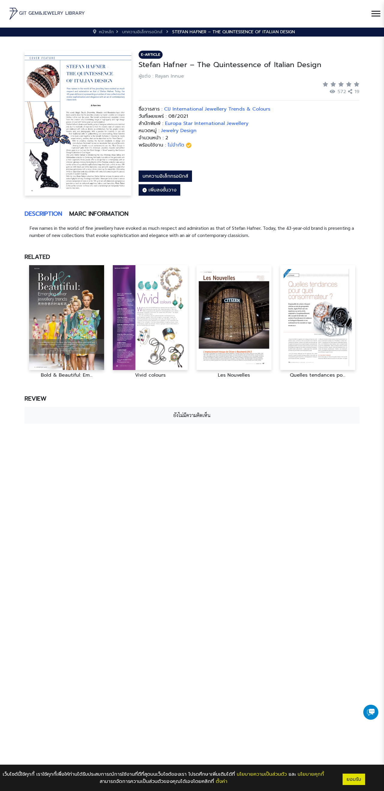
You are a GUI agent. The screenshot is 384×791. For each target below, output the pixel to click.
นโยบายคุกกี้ (311, 774)
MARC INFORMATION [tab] (98, 213)
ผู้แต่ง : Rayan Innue (161, 76)
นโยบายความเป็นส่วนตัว (262, 774)
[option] (66, 322)
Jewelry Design (178, 130)
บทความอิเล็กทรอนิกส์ (165, 176)
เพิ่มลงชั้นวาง (161, 190)
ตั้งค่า (221, 781)
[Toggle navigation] (376, 14)
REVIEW (35, 398)
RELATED (37, 256)
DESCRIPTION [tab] (43, 213)
